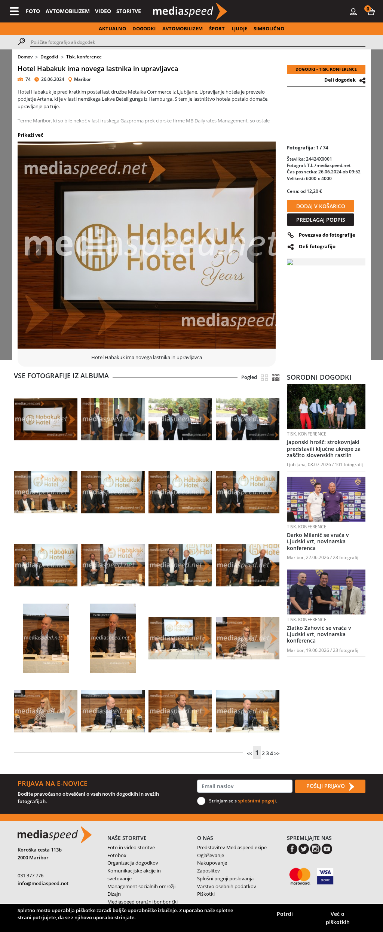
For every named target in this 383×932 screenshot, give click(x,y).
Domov (25, 57)
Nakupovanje (212, 862)
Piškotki (206, 893)
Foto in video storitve (131, 847)
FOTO (33, 11)
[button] (371, 11)
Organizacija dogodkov (132, 862)
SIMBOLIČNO (269, 28)
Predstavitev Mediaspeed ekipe (232, 847)
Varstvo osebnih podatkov (226, 886)
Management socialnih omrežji (141, 886)
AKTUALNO (112, 28)
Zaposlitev (208, 870)
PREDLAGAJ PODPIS (320, 219)
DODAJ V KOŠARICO (320, 206)
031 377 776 (30, 875)
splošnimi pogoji (257, 800)
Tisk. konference (84, 57)
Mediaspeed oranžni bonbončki (142, 901)
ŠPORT (217, 28)
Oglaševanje (210, 855)
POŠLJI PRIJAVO (326, 785)
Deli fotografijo (317, 246)
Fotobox (116, 855)
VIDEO (103, 11)
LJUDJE (239, 28)
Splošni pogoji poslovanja (225, 878)
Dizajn (114, 893)
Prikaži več (30, 134)
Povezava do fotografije (327, 234)
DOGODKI (144, 28)
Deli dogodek (340, 79)
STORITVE (128, 11)
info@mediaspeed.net (43, 883)
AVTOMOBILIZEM (68, 11)
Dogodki (49, 57)
